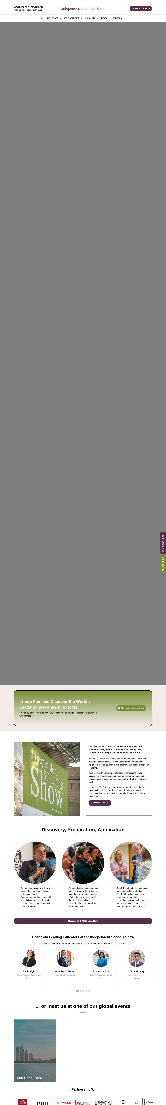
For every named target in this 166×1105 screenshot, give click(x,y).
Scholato (90, 18)
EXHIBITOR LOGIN (163, 543)
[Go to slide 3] (84, 990)
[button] (141, 8)
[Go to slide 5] (89, 990)
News (104, 18)
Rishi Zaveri (137, 971)
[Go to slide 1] (77, 990)
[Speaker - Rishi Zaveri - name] (137, 967)
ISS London (52, 18)
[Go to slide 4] (86, 990)
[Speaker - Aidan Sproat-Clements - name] (101, 967)
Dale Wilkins (29, 971)
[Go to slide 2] (80, 990)
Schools (117, 18)
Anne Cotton (65, 971)
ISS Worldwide (71, 18)
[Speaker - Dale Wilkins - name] (29, 967)
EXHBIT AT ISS (163, 564)
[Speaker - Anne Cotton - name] (65, 967)
